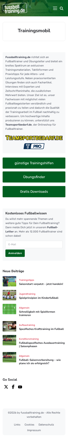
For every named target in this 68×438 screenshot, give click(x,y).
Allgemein (24, 308)
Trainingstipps (26, 280)
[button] (61, 8)
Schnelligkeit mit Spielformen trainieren (37, 313)
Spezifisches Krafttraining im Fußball (41, 329)
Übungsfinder (34, 177)
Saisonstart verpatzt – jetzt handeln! (41, 284)
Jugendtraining (27, 294)
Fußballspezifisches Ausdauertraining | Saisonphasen (42, 344)
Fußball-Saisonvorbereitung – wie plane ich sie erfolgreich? (40, 361)
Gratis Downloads (34, 192)
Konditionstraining (29, 339)
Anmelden (15, 253)
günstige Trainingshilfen (34, 163)
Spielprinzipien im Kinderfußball (38, 298)
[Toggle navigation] (55, 8)
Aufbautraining (27, 325)
